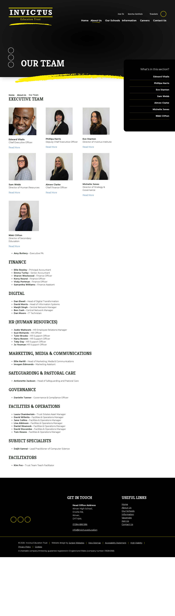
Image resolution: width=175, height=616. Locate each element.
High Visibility (136, 543)
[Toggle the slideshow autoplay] (11, 64)
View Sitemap (94, 543)
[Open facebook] (13, 519)
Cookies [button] (38, 547)
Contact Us (127, 524)
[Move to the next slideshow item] (11, 57)
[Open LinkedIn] (27, 519)
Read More (14, 147)
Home (11, 95)
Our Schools (128, 511)
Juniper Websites (76, 543)
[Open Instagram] (20, 519)
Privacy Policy (24, 547)
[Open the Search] (163, 14)
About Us (21, 95)
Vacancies (127, 518)
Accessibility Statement (115, 543)
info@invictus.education (85, 530)
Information (128, 514)
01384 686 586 (80, 524)
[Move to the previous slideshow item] (11, 50)
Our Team (33, 95)
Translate (154, 14)
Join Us (125, 521)
